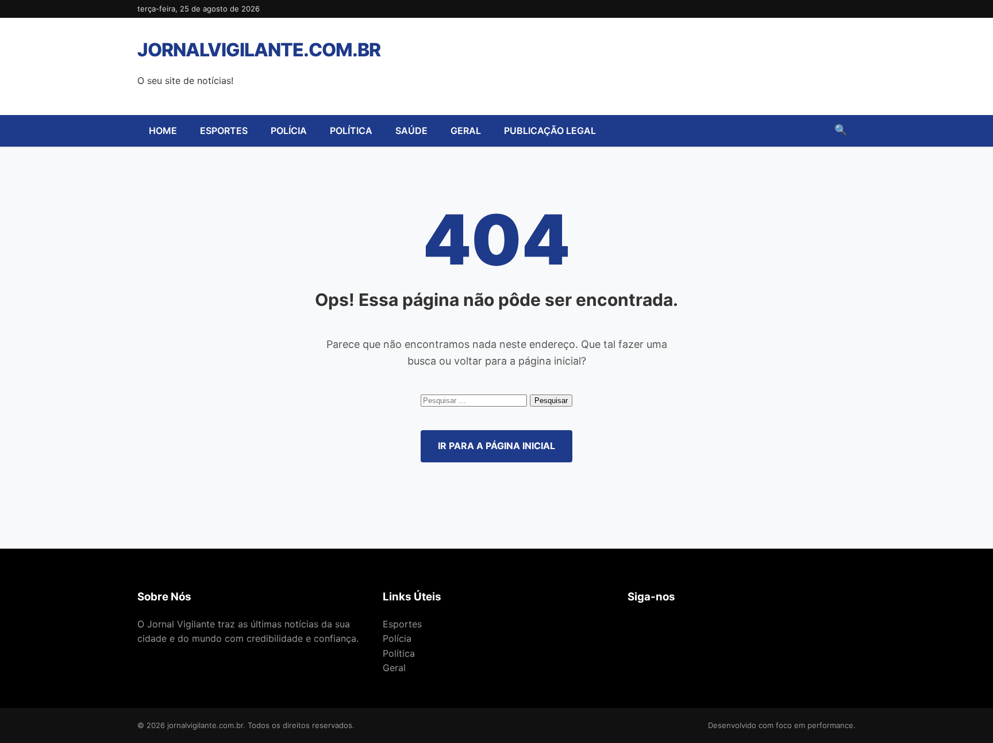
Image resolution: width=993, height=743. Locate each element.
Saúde (411, 130)
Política (351, 130)
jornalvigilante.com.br (258, 50)
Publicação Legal (550, 130)
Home (163, 130)
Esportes (224, 130)
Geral (466, 130)
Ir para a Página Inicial (496, 445)
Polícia (289, 130)
